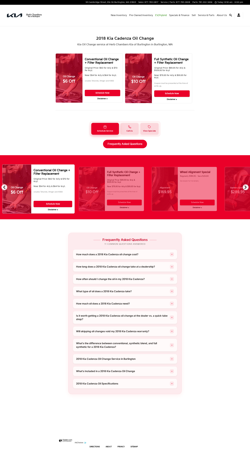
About (109, 447)
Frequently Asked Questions (125, 144)
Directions (95, 447)
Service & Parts (206, 15)
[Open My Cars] (237, 15)
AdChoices (79, 443)
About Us (222, 15)
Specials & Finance (179, 15)
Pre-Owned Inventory (141, 15)
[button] (105, 129)
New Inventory (119, 15)
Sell (194, 15)
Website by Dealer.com (65, 442)
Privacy (121, 447)
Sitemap (134, 447)
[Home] (14, 15)
